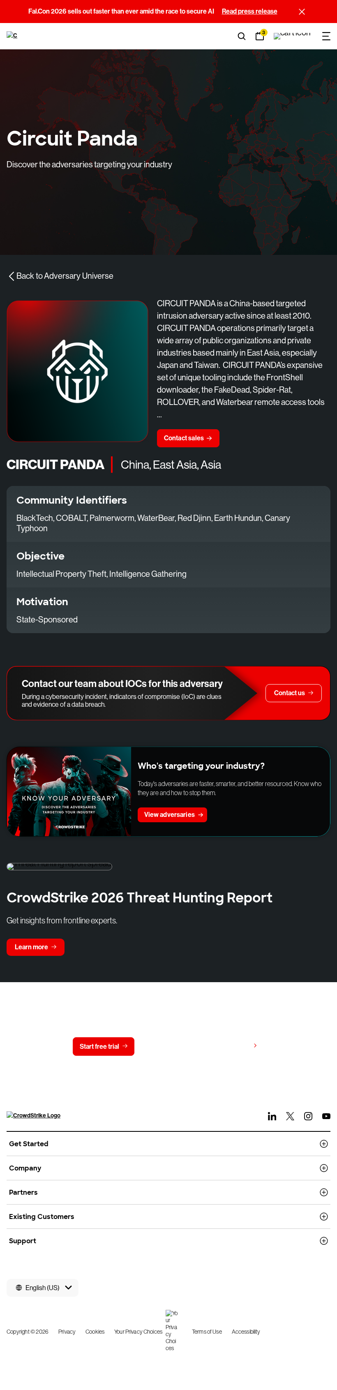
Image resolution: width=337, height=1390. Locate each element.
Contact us (166, 1046)
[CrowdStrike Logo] (13, 36)
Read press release (249, 11)
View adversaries (169, 815)
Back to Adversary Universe (65, 276)
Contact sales (184, 438)
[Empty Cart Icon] (292, 36)
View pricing (231, 1046)
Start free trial (99, 1046)
